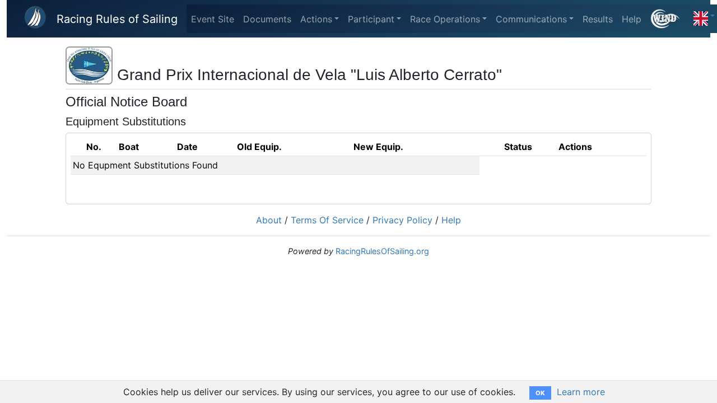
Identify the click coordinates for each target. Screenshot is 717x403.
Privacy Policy (402, 220)
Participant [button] (371, 19)
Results (598, 19)
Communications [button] (531, 19)
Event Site (212, 19)
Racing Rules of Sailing (117, 19)
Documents (267, 19)
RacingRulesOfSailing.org (382, 251)
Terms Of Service (327, 220)
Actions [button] (316, 19)
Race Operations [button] (445, 19)
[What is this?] (669, 18)
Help (631, 19)
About (269, 220)
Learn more (581, 391)
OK (540, 393)
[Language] (704, 15)
